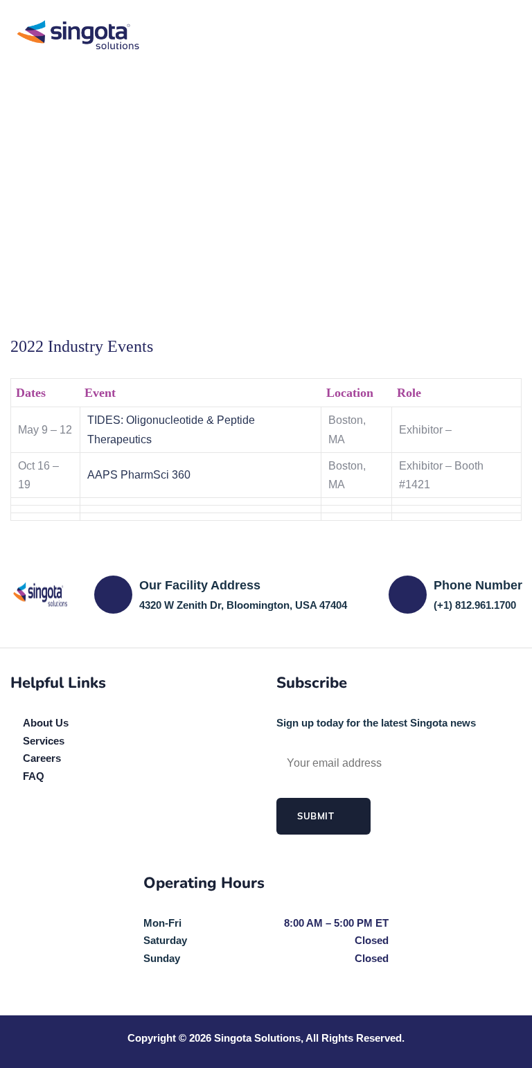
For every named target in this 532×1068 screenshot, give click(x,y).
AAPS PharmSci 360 (138, 475)
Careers (42, 758)
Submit (317, 815)
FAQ (33, 776)
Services (43, 741)
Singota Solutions (257, 1038)
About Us (46, 723)
